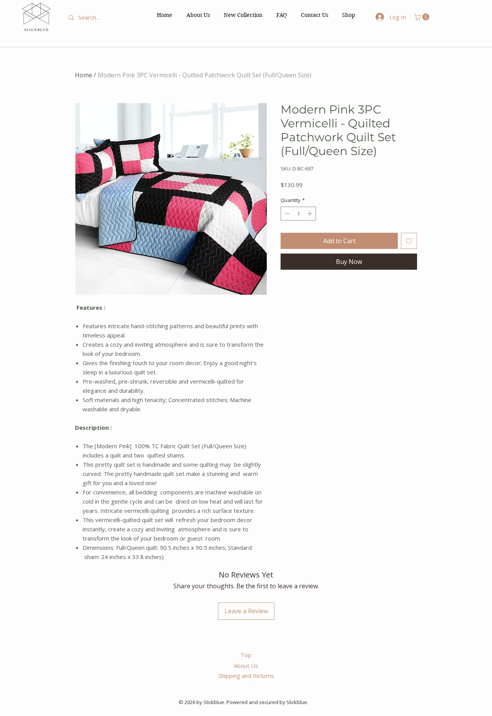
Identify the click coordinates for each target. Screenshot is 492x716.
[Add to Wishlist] (409, 241)
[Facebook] (234, 690)
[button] (348, 15)
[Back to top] (246, 646)
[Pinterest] (246, 690)
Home (83, 75)
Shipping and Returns (246, 675)
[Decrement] (286, 213)
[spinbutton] (298, 213)
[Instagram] (258, 690)
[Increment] (310, 213)
